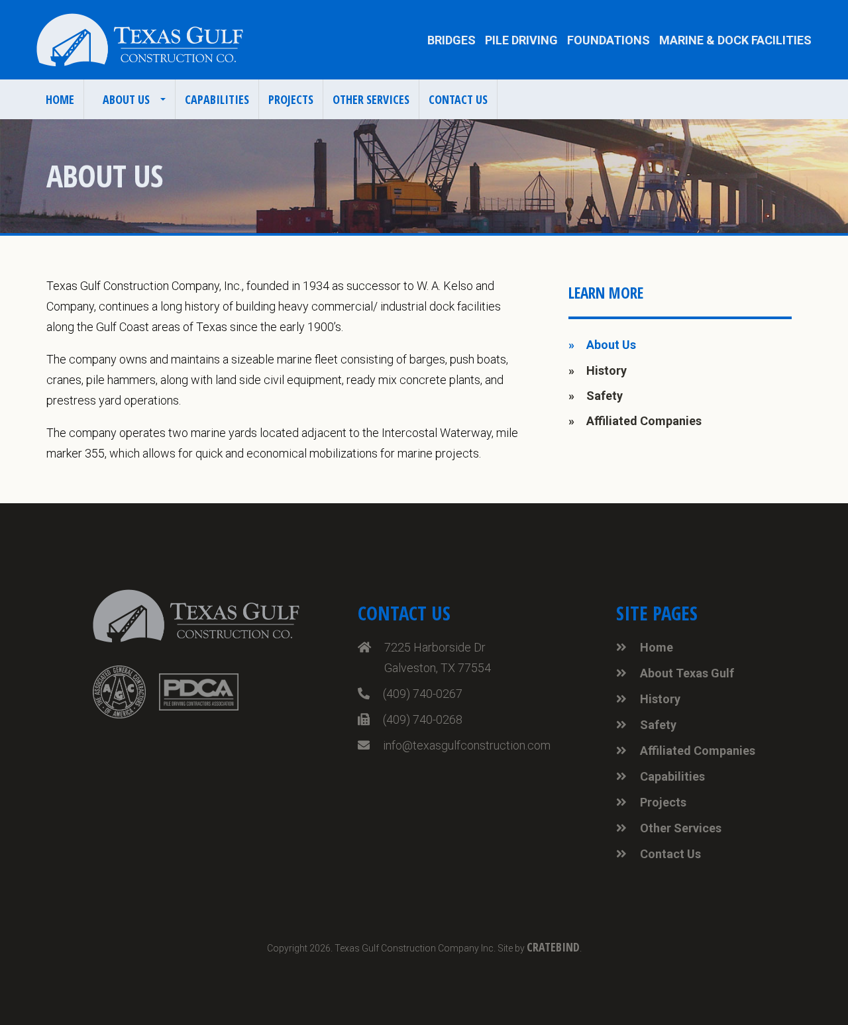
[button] (130, 99)
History (606, 370)
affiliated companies (644, 421)
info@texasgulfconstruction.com (467, 745)
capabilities (217, 99)
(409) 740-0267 (422, 694)
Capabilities (672, 776)
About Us (611, 345)
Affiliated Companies (697, 750)
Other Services (680, 828)
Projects (663, 802)
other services (371, 99)
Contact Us (670, 854)
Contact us (458, 99)
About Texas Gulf (687, 673)
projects (290, 99)
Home (60, 99)
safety (604, 396)
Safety (658, 725)
